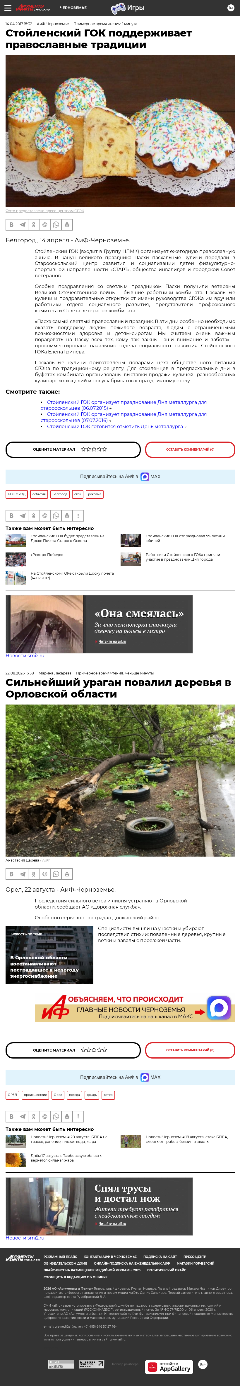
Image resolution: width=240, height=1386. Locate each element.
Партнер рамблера (124, 1364)
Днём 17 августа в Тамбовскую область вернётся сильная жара (66, 1157)
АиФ (46, 860)
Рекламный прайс (60, 1257)
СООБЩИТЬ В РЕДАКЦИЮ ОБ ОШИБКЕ (75, 1277)
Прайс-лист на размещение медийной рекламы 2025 (92, 1270)
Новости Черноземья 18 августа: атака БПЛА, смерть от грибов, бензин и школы (187, 1139)
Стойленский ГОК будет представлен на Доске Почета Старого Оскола (67, 538)
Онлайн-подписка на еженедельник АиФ (132, 1263)
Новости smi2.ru (25, 655)
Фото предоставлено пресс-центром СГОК (45, 211)
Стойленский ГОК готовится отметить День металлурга (115, 426)
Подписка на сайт (160, 1257)
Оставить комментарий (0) (190, 449)
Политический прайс (166, 1270)
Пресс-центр (195, 1257)
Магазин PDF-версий (195, 1263)
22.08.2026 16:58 (20, 673)
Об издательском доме (65, 1263)
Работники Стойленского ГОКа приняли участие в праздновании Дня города (183, 557)
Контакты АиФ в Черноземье (110, 1257)
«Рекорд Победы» (47, 554)
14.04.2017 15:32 (19, 24)
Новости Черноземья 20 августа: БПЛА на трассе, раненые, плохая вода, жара (69, 1139)
